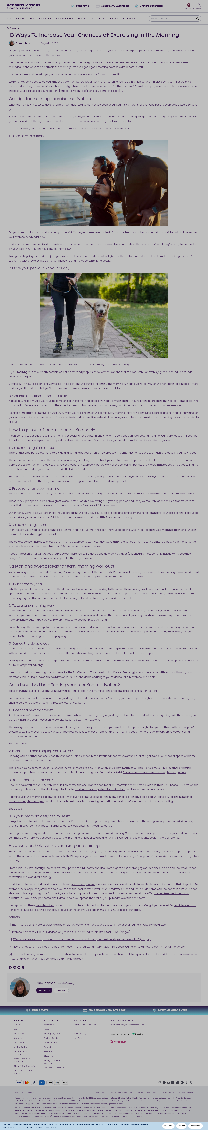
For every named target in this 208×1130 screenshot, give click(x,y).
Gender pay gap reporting (22, 1060)
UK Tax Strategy (21, 1047)
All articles (61, 990)
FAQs (46, 1029)
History (17, 1024)
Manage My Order (52, 1033)
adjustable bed (144, 797)
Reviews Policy (150, 1092)
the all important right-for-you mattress (147, 727)
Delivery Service (51, 1038)
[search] (197, 18)
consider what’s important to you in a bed (100, 789)
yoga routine (143, 589)
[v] (109, 598)
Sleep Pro (48, 1056)
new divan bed (45, 905)
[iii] (120, 91)
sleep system (36, 889)
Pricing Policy (138, 1092)
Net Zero (78, 1038)
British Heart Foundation (85, 1024)
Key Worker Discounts (54, 1067)
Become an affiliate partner (23, 1072)
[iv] (10, 109)
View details (44, 990)
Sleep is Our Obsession (25, 1066)
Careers (18, 1038)
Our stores (19, 1033)
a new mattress (123, 768)
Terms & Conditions (113, 1092)
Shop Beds (15, 808)
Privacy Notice (99, 1092)
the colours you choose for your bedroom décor (168, 833)
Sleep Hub (16, 28)
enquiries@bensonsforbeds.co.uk (131, 1024)
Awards (17, 1029)
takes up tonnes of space (167, 756)
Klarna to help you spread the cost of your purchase (89, 898)
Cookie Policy (127, 1092)
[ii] (87, 91)
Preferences (195, 1125)
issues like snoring (52, 768)
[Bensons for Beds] (24, 6)
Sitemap (190, 1092)
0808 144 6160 (128, 1020)
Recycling (48, 1047)
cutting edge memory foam (139, 731)
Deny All (181, 1125)
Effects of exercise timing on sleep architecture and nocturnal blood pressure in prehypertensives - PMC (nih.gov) (82, 939)
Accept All (168, 1125)
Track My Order (51, 1042)
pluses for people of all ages (26, 801)
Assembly (48, 1051)
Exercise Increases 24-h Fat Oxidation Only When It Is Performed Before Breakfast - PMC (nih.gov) (71, 932)
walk (45, 615)
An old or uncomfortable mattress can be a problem (41, 715)
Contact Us (49, 1024)
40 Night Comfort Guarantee (52, 1062)
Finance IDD (162, 1092)
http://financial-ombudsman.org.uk (61, 1116)
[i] (59, 91)
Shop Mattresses (19, 743)
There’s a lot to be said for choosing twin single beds (154, 772)
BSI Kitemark (19, 1042)
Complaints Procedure (177, 1092)
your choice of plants (136, 837)
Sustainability (80, 1033)
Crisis (76, 1029)
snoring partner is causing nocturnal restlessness (38, 702)
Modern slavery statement (21, 1053)
